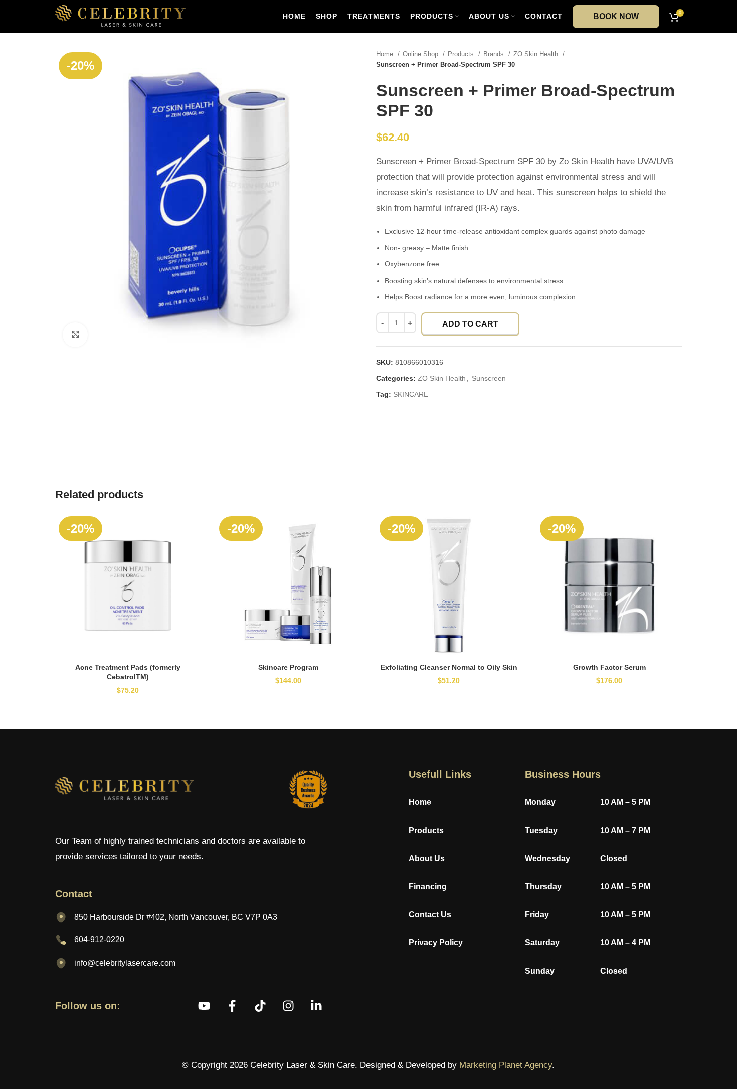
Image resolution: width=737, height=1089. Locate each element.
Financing (428, 886)
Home (385, 54)
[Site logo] (120, 16)
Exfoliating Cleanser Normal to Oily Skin (449, 667)
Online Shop (421, 54)
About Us (427, 858)
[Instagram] (288, 1006)
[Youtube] (204, 1006)
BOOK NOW (616, 16)
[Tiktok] (260, 1006)
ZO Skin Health (536, 54)
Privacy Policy (437, 942)
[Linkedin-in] (316, 1006)
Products (462, 54)
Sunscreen (489, 378)
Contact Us (430, 914)
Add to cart (470, 324)
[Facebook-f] (232, 1006)
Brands (494, 54)
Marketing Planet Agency (505, 1065)
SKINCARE (410, 394)
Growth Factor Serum (609, 667)
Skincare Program (288, 667)
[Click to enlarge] (75, 334)
